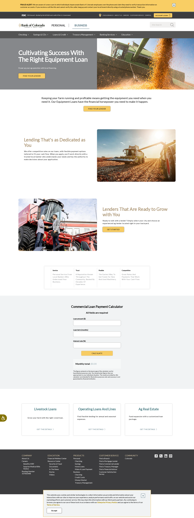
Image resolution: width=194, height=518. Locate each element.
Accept (54, 510)
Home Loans (80, 466)
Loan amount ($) (79, 319)
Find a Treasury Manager (108, 466)
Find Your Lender (32, 76)
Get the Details (45, 430)
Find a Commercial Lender (109, 464)
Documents (53, 466)
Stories (52, 472)
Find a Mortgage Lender (108, 461)
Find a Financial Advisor (108, 469)
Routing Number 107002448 (28, 472)
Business (81, 25)
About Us (118, 15)
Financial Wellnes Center (57, 458)
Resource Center (54, 461)
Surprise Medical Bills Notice (31, 467)
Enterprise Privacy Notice (107, 502)
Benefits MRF (28, 464)
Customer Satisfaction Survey (107, 473)
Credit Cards (80, 477)
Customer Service (137, 15)
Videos (52, 475)
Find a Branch (108, 15)
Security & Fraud (55, 464)
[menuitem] (58, 25)
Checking (78, 461)
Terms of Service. (53, 505)
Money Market (81, 480)
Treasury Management (83, 483)
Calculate (97, 353)
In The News (54, 469)
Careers (126, 15)
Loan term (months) (80, 330)
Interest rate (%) (79, 341)
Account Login (161, 15)
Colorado (128, 458)
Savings (78, 464)
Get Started (115, 230)
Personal (58, 25)
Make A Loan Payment (83, 469)
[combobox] (160, 25)
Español (148, 15)
